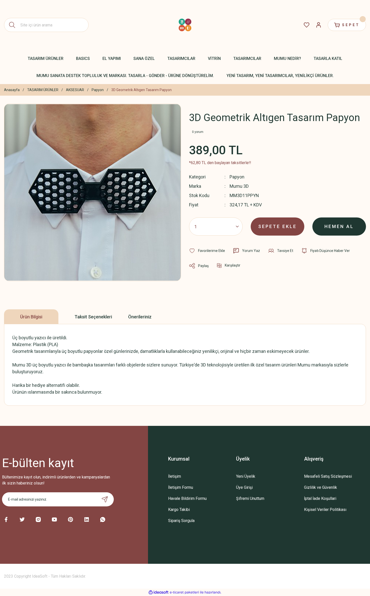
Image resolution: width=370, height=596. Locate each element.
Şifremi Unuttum (250, 498)
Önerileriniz (140, 316)
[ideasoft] (159, 592)
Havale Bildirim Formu (187, 498)
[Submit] (105, 499)
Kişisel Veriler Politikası (325, 509)
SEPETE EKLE (277, 226)
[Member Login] (319, 25)
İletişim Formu (180, 487)
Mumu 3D (239, 186)
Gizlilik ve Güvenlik (320, 487)
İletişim (174, 476)
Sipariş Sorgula (181, 520)
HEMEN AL (339, 226)
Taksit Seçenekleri (93, 316)
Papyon (237, 176)
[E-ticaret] (184, 592)
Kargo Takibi (179, 509)
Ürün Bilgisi (31, 316)
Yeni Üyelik (245, 476)
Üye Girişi (244, 487)
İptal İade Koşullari (320, 498)
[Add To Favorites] (207, 251)
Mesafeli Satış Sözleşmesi (328, 476)
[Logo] (185, 25)
